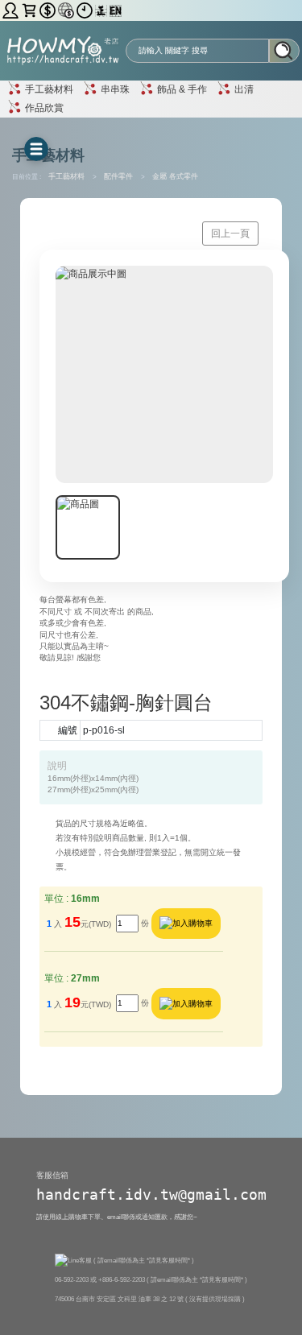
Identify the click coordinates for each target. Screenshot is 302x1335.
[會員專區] (11, 10)
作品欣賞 (43, 107)
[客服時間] (86, 10)
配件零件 (119, 176)
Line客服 (80, 1260)
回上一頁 (230, 233)
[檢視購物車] (30, 10)
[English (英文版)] (116, 10)
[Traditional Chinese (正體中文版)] (102, 10)
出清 (243, 89)
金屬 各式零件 (175, 176)
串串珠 (114, 89)
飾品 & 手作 (181, 89)
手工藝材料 (48, 89)
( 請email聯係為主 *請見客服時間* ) (143, 1260)
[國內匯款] (48, 10)
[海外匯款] (67, 10)
